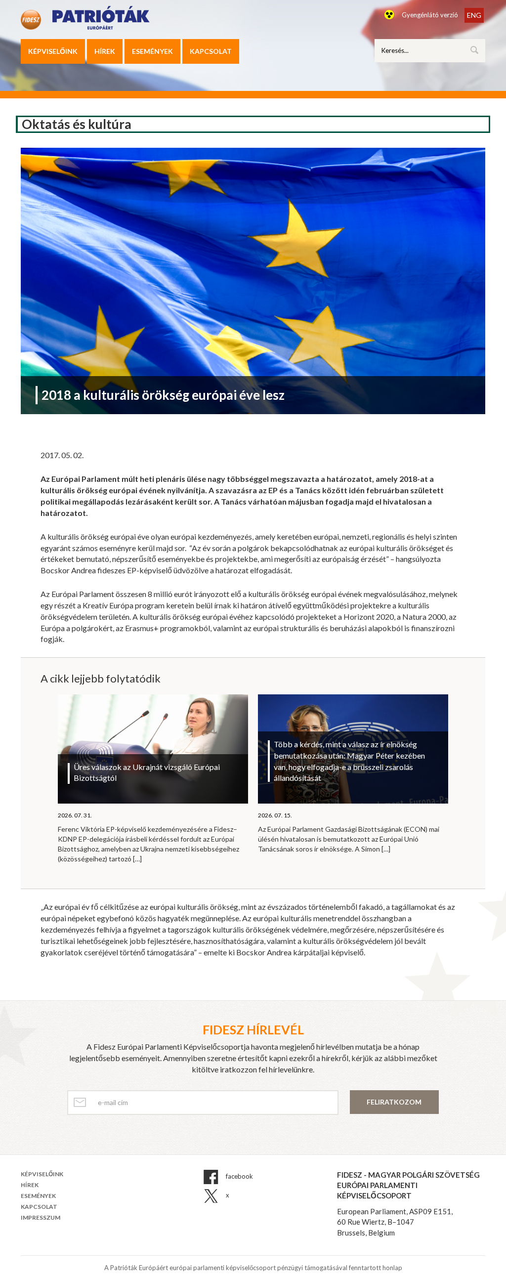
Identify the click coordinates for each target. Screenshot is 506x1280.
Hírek (104, 51)
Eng (474, 15)
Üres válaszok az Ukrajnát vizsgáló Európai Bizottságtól (147, 772)
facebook (238, 1176)
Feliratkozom (394, 1102)
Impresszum (40, 1217)
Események (152, 51)
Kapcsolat (211, 51)
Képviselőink (53, 51)
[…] (137, 858)
